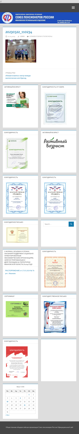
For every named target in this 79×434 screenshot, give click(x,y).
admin (22, 36)
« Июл (7, 415)
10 (7, 402)
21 (24, 405)
